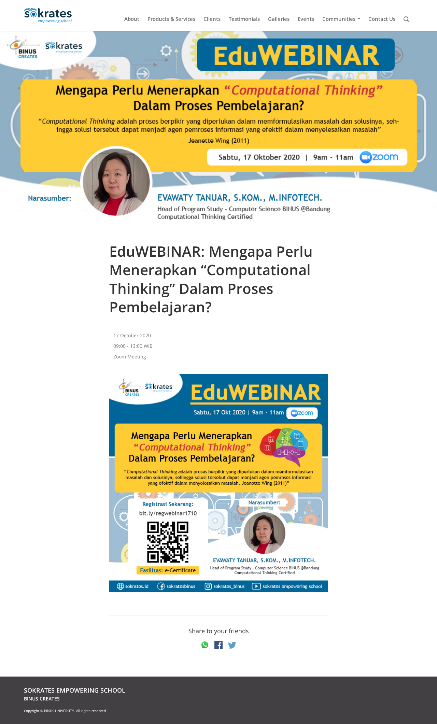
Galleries (279, 19)
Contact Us (381, 19)
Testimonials (244, 19)
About (131, 19)
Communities (338, 19)
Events (306, 19)
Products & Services (171, 19)
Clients (212, 19)
